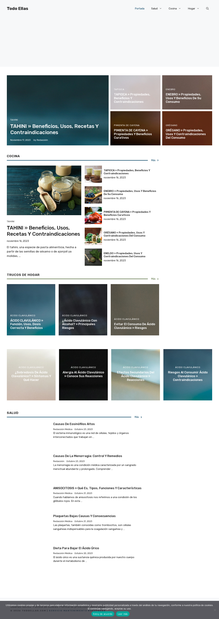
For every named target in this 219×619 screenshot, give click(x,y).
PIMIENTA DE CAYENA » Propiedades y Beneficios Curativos (133, 134)
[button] (207, 8)
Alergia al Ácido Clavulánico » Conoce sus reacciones (83, 374)
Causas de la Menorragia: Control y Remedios (87, 456)
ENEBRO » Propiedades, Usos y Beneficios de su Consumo (183, 98)
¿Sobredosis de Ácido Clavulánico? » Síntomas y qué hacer (31, 376)
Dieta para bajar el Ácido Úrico (76, 548)
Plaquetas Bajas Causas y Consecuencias (84, 516)
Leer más (123, 614)
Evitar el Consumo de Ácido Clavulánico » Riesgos (134, 326)
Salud (154, 8)
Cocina (173, 8)
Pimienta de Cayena (127, 125)
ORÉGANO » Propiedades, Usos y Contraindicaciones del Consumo (186, 134)
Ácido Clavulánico (22, 315)
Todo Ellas (17, 8)
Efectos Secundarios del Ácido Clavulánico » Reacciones (135, 376)
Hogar (191, 8)
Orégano (171, 125)
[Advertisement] (109, 43)
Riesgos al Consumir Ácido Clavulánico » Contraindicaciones (188, 376)
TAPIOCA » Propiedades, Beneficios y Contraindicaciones (127, 172)
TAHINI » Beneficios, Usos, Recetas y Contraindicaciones (54, 129)
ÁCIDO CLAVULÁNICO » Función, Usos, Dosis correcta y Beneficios (26, 324)
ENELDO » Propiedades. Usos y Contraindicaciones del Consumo (124, 255)
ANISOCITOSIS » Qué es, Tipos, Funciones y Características (97, 488)
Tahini (14, 120)
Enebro (170, 89)
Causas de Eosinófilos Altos (74, 424)
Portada (139, 8)
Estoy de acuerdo (103, 614)
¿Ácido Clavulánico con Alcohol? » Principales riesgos (79, 324)
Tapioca (119, 89)
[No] (214, 610)
